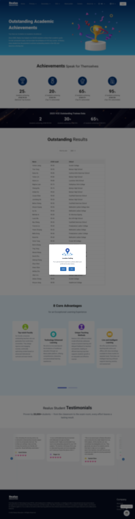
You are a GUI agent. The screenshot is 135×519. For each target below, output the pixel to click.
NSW (63, 269)
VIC (72, 269)
